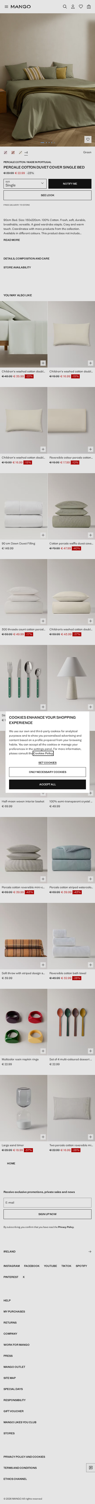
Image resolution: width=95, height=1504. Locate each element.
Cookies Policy (43, 753)
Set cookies (47, 763)
